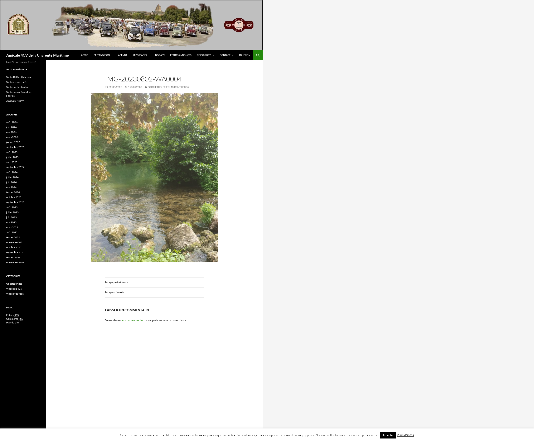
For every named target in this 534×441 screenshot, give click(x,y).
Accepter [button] (388, 435)
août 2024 (12, 172)
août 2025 (12, 152)
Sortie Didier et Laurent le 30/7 (168, 87)
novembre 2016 (15, 262)
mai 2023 (11, 222)
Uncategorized (14, 283)
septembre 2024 (15, 167)
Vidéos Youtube (15, 293)
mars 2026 (12, 137)
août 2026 (12, 122)
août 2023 (12, 207)
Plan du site (12, 322)
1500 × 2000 (135, 87)
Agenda (122, 55)
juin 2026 (11, 127)
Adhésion (244, 55)
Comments (14, 318)
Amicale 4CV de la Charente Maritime (37, 55)
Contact (225, 55)
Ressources (204, 55)
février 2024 (13, 192)
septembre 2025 (15, 147)
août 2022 (12, 232)
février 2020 (13, 257)
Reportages (140, 55)
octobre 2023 (13, 197)
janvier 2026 (13, 142)
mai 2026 (11, 132)
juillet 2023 (12, 212)
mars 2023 (12, 227)
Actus (84, 55)
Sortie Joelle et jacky (17, 87)
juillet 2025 (12, 157)
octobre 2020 (13, 247)
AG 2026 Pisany (15, 100)
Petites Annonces (180, 55)
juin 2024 (11, 182)
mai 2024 (11, 187)
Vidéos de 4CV (14, 288)
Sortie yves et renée (16, 82)
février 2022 (13, 237)
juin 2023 (11, 217)
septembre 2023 (15, 202)
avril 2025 (11, 162)
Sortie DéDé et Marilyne (19, 77)
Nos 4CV (160, 55)
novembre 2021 (15, 242)
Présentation (102, 55)
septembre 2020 (15, 252)
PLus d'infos (405, 435)
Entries (12, 315)
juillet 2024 (12, 177)
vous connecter (133, 320)
